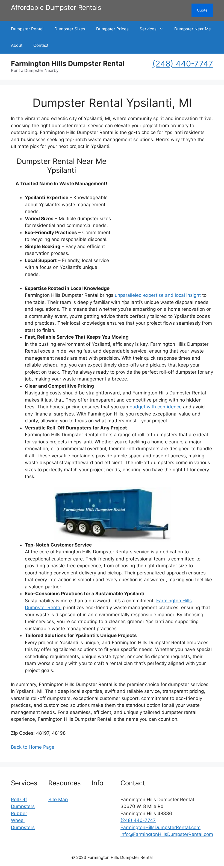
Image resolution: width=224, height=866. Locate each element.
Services (148, 28)
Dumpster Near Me (192, 28)
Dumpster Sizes (69, 28)
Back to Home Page (32, 747)
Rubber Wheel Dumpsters (23, 820)
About (16, 45)
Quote (202, 10)
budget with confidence (155, 406)
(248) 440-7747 (182, 63)
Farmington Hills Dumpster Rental (68, 63)
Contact (40, 45)
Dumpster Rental (27, 28)
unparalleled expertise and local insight (158, 295)
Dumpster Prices (112, 28)
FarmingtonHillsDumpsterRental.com (160, 827)
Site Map (58, 799)
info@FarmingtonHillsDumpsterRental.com (166, 834)
